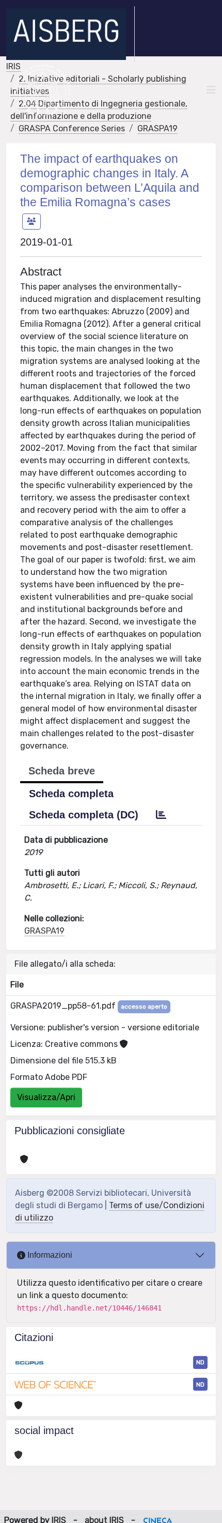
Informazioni (48, 1255)
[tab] (161, 815)
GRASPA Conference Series (72, 128)
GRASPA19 (157, 128)
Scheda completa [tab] (71, 793)
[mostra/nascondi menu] (211, 90)
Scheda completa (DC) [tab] (83, 814)
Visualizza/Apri (46, 1097)
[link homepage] (70, 34)
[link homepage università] (42, 90)
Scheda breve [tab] (61, 770)
